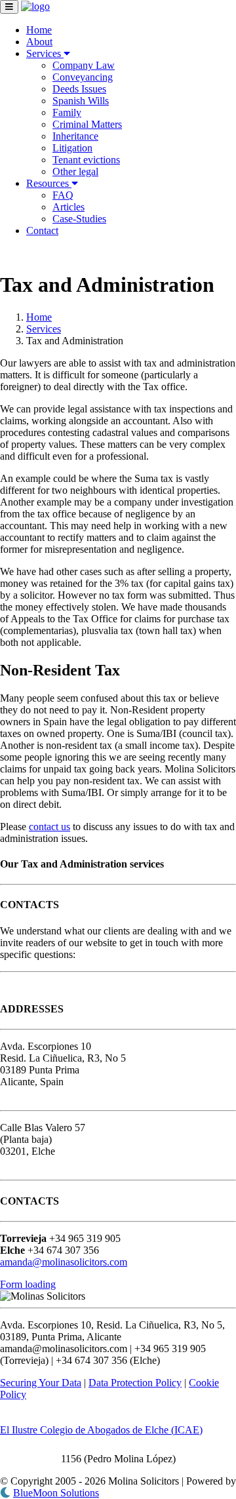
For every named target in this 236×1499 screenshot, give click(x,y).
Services (43, 328)
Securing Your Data (40, 1382)
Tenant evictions (86, 159)
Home (39, 29)
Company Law (83, 65)
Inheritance (75, 136)
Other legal (75, 171)
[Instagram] (31, 983)
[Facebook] (5, 252)
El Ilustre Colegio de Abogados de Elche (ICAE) (101, 1429)
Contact (42, 230)
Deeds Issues (79, 88)
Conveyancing (82, 77)
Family (66, 112)
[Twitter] (18, 252)
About (39, 41)
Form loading (28, 1284)
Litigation (72, 147)
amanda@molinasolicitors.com (63, 1262)
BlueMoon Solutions (56, 1492)
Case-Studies (79, 218)
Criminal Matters (87, 124)
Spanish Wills (80, 100)
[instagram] (31, 252)
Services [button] (45, 53)
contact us (49, 826)
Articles (68, 206)
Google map (28, 1093)
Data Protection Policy (135, 1382)
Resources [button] (48, 183)
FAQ (62, 195)
